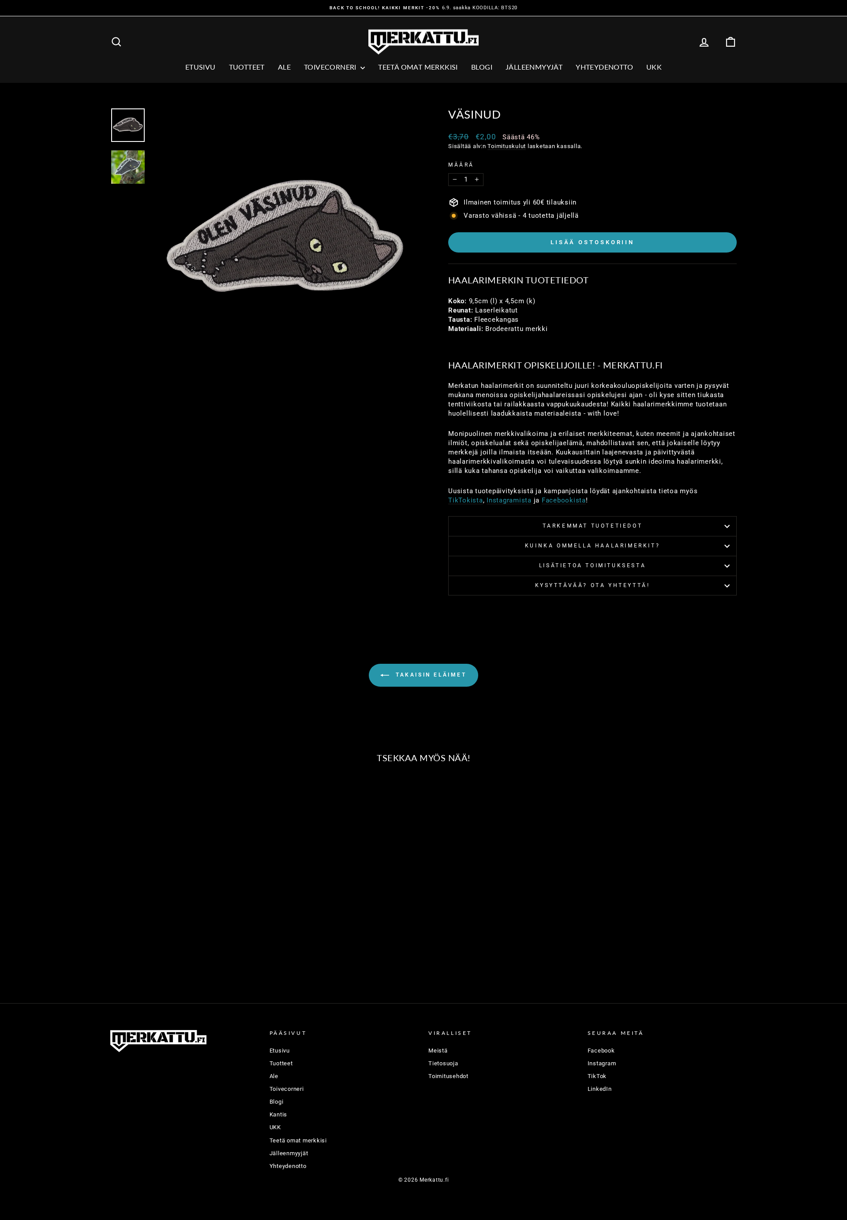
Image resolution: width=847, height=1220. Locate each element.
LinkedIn (600, 1089)
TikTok (597, 1076)
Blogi (481, 67)
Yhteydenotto (604, 67)
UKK (654, 67)
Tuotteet (247, 67)
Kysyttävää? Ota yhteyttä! (592, 585)
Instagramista (509, 500)
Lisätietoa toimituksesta (592, 565)
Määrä (461, 165)
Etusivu (200, 67)
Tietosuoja (443, 1063)
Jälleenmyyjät (534, 67)
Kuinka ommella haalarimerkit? (592, 546)
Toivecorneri (331, 67)
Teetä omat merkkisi (418, 67)
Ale (274, 1076)
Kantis (279, 1114)
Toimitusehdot (448, 1076)
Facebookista (564, 500)
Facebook (601, 1050)
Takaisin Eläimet (429, 675)
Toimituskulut (506, 146)
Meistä (438, 1050)
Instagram (602, 1063)
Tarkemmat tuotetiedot (593, 526)
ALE (284, 67)
